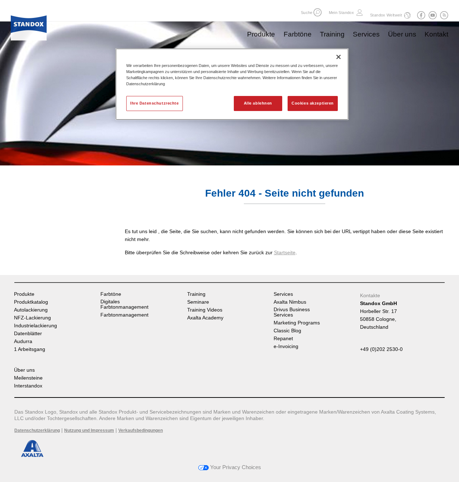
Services (366, 34)
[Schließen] (338, 57)
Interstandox (28, 386)
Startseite (284, 252)
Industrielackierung (35, 325)
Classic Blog (287, 330)
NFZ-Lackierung (32, 317)
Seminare (198, 302)
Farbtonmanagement (124, 315)
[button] (317, 12)
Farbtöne (298, 34)
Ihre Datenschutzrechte (154, 103)
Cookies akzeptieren (313, 103)
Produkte (261, 34)
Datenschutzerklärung (37, 430)
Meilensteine (28, 378)
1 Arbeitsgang (29, 349)
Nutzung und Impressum (89, 430)
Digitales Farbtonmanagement (124, 304)
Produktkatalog (31, 302)
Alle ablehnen (258, 103)
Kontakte (370, 295)
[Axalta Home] (29, 26)
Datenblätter (28, 333)
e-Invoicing (286, 346)
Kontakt (436, 34)
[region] (232, 84)
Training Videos (204, 310)
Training (332, 34)
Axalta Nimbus (290, 302)
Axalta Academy (205, 317)
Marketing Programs (297, 323)
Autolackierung (31, 310)
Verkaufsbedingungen (140, 430)
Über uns (402, 34)
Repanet (283, 338)
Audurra (23, 341)
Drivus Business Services (292, 312)
